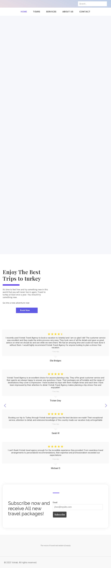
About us (67, 11)
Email (55, 502)
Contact (84, 11)
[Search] (104, 3)
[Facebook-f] (5, 3)
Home (24, 11)
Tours (36, 11)
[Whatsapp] (22, 3)
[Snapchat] (18, 3)
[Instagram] (14, 3)
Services (51, 11)
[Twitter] (9, 3)
